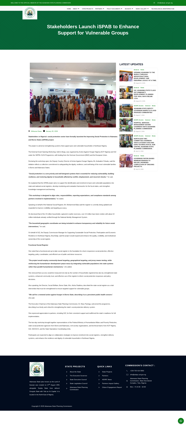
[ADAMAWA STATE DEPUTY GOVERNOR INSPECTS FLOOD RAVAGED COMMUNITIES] (126, 110)
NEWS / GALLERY (141, 9)
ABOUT (75, 9)
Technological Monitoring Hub (162, 9)
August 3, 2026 (140, 131)
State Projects (87, 9)
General (136, 69)
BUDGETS (128, 9)
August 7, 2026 (140, 115)
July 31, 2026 (139, 151)
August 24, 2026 (140, 83)
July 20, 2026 (139, 169)
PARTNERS (98, 9)
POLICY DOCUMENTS (113, 9)
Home (69, 9)
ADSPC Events (139, 105)
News (142, 69)
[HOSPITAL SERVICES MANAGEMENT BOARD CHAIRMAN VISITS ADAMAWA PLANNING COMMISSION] (126, 125)
